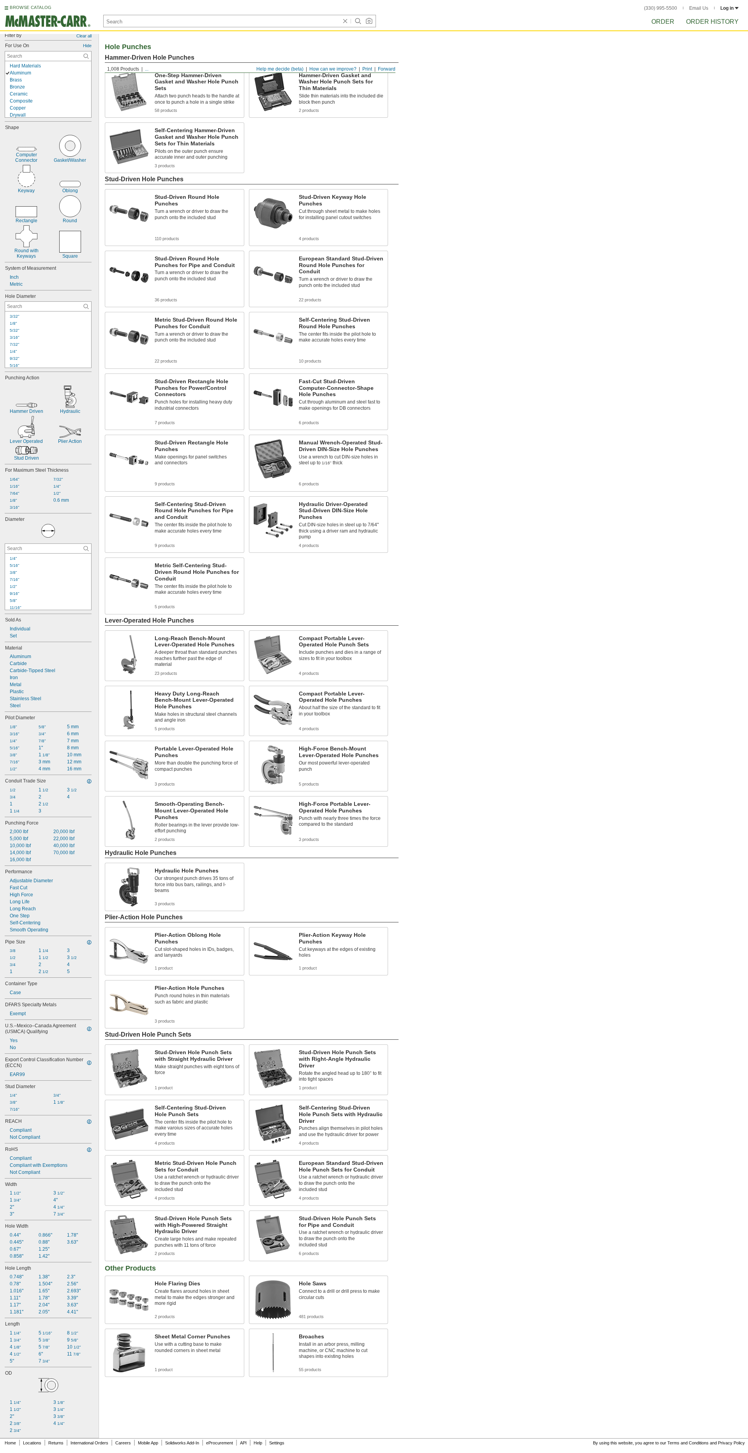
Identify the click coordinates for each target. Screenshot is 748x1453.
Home (10, 1443)
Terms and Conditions (688, 1443)
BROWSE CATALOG (30, 7)
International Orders (89, 1443)
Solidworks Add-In (182, 1443)
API (243, 1443)
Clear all (84, 36)
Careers (123, 1443)
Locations (32, 1443)
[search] (86, 56)
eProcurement (219, 1443)
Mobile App (148, 1443)
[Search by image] (369, 21)
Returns (56, 1443)
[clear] (345, 21)
